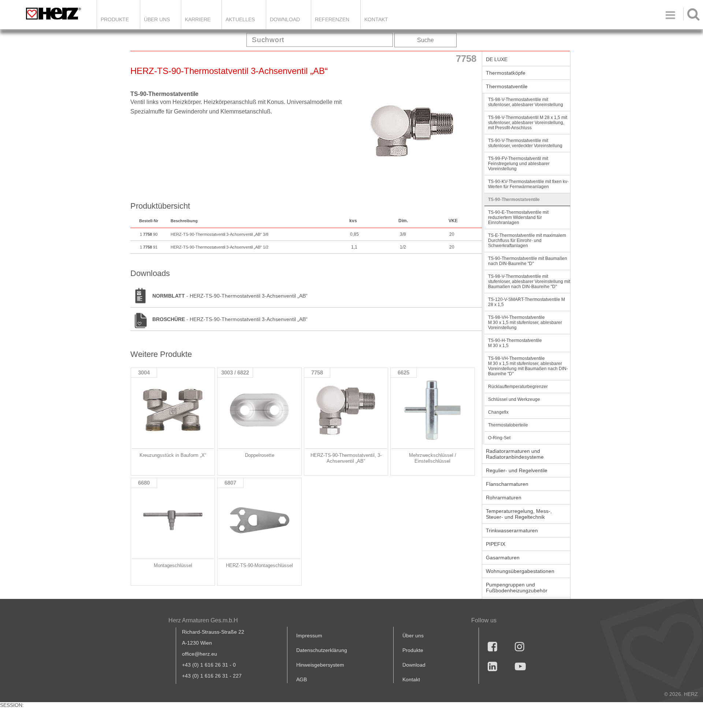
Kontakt (411, 679)
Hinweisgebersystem (320, 665)
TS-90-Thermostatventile (514, 199)
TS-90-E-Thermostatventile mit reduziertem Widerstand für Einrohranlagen (518, 217)
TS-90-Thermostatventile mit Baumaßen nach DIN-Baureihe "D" (527, 261)
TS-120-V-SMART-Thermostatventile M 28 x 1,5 (526, 302)
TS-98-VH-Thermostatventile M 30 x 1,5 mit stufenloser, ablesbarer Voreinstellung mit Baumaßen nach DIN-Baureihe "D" (528, 366)
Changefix (498, 412)
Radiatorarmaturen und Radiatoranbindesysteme (515, 454)
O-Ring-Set (499, 437)
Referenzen (332, 19)
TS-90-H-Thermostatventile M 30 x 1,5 (515, 343)
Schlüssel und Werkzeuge (514, 399)
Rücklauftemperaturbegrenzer (518, 386)
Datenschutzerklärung (321, 650)
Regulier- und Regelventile (516, 470)
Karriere (198, 19)
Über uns (413, 635)
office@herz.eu (199, 654)
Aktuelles (240, 19)
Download (413, 665)
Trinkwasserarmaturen (512, 530)
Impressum (309, 635)
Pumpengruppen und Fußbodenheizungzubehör (516, 587)
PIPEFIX (495, 544)
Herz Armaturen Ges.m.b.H (203, 620)
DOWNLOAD (285, 19)
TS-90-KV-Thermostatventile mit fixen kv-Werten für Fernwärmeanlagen (528, 184)
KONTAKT (376, 19)
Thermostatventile (507, 86)
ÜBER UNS (157, 19)
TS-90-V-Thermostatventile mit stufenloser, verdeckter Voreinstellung (525, 143)
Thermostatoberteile (508, 425)
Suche (425, 40)
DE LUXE (496, 59)
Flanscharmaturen (507, 484)
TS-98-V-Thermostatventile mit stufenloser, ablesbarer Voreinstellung (525, 102)
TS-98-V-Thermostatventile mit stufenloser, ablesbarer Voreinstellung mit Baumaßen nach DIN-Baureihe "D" (529, 281)
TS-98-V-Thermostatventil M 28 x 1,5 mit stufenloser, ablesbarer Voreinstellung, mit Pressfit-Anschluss (527, 122)
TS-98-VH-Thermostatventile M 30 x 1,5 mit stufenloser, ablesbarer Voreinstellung (525, 322)
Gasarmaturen (503, 557)
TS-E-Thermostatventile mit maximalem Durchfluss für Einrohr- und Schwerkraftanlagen (527, 240)
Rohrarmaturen (503, 497)
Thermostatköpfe (505, 73)
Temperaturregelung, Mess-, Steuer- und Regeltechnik (519, 514)
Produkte (115, 19)
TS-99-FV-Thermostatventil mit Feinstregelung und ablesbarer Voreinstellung (519, 163)
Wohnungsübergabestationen (520, 571)
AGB (301, 679)
